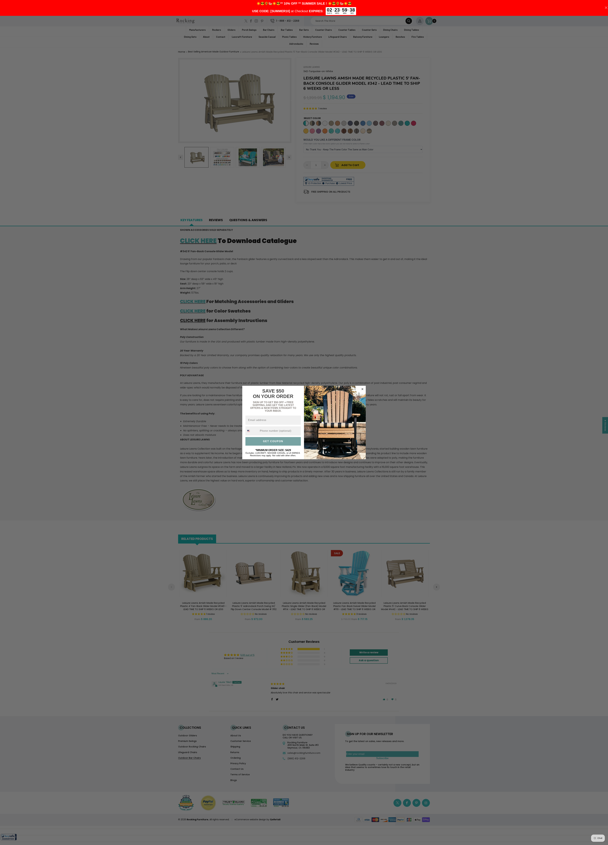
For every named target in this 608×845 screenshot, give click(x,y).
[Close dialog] (362, 389)
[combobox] (252, 430)
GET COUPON (273, 441)
